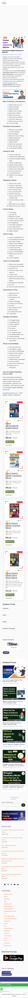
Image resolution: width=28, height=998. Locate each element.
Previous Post (14, 797)
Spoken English (8, 935)
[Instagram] (8, 884)
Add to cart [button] (10, 441)
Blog (5, 901)
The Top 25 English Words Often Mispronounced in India (12, 680)
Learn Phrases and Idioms (10, 918)
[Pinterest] (11, 884)
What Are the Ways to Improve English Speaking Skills (12, 723)
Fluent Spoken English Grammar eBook (12, 525)
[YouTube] (14, 884)
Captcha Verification (8, 639)
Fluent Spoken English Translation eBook (13, 475)
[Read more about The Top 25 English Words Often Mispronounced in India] (14, 671)
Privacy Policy (18, 994)
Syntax (5, 938)
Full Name (6, 608)
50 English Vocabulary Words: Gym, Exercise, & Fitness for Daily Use (14, 786)
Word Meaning (7, 945)
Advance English (8, 894)
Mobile (5, 621)
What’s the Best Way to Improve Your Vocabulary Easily (12, 702)
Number (6, 923)
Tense (5, 940)
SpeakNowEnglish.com (10, 393)
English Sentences (8, 906)
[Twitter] (18, 884)
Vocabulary (6, 943)
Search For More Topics (7, 802)
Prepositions (7, 930)
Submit (6, 652)
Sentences (6, 933)
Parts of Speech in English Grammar (14, 744)
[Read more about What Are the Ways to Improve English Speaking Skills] (14, 714)
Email (5, 615)
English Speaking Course (10, 911)
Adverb (5, 896)
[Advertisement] (14, 20)
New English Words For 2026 (9, 845)
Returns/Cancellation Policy (8, 994)
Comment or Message (9, 628)
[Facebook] (5, 884)
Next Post (14, 799)
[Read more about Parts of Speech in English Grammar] (14, 736)
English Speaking (8, 908)
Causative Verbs (8, 904)
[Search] (23, 805)
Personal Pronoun (8, 928)
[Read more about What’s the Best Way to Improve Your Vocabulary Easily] (14, 693)
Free (5, 913)
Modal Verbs (7, 921)
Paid (5, 926)
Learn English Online (9, 916)
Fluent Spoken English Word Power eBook (11, 575)
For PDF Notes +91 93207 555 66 (6, 973)
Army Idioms (7, 899)
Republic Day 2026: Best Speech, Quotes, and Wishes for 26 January (13, 765)
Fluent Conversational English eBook (11, 425)
